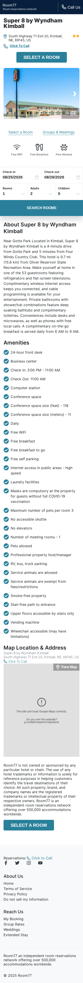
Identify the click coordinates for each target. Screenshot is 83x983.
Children (64, 188)
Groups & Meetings (59, 132)
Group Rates (14, 924)
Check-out (51, 172)
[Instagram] (29, 863)
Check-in (9, 172)
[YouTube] (40, 863)
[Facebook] (6, 863)
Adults (34, 188)
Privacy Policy (15, 894)
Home (9, 883)
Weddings (12, 929)
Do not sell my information (26, 899)
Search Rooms (41, 208)
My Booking (13, 919)
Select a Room (41, 57)
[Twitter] (17, 863)
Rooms (7, 188)
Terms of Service (18, 888)
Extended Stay (16, 935)
